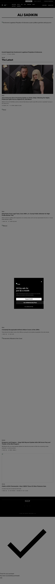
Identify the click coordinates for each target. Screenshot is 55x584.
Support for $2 (29, 299)
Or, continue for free (29, 306)
